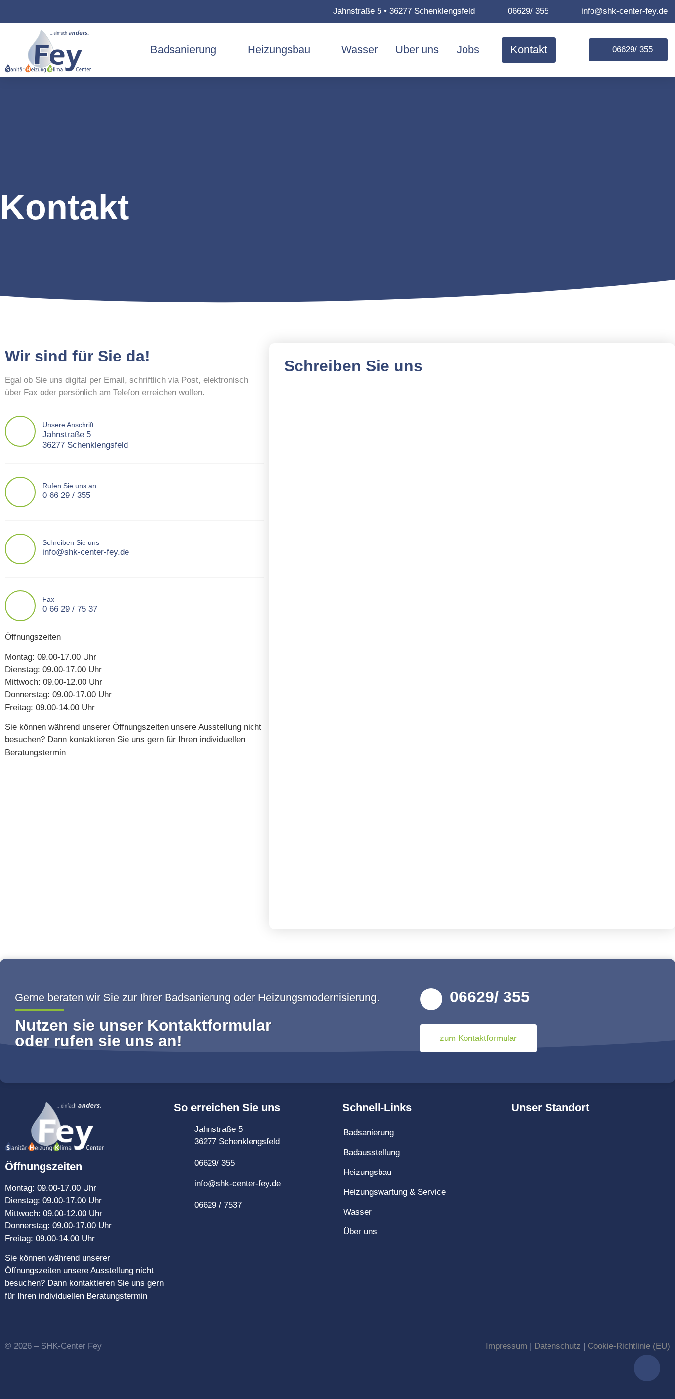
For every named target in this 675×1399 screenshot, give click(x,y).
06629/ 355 (490, 997)
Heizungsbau (279, 50)
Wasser (359, 50)
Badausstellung (371, 1152)
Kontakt (528, 50)
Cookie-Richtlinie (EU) (629, 1346)
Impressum (506, 1346)
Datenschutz (557, 1346)
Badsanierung (183, 50)
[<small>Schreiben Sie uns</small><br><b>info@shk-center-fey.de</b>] (20, 549)
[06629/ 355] (431, 999)
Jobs (468, 50)
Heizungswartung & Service (394, 1192)
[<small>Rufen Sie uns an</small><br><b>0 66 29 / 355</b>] (20, 492)
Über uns (417, 50)
